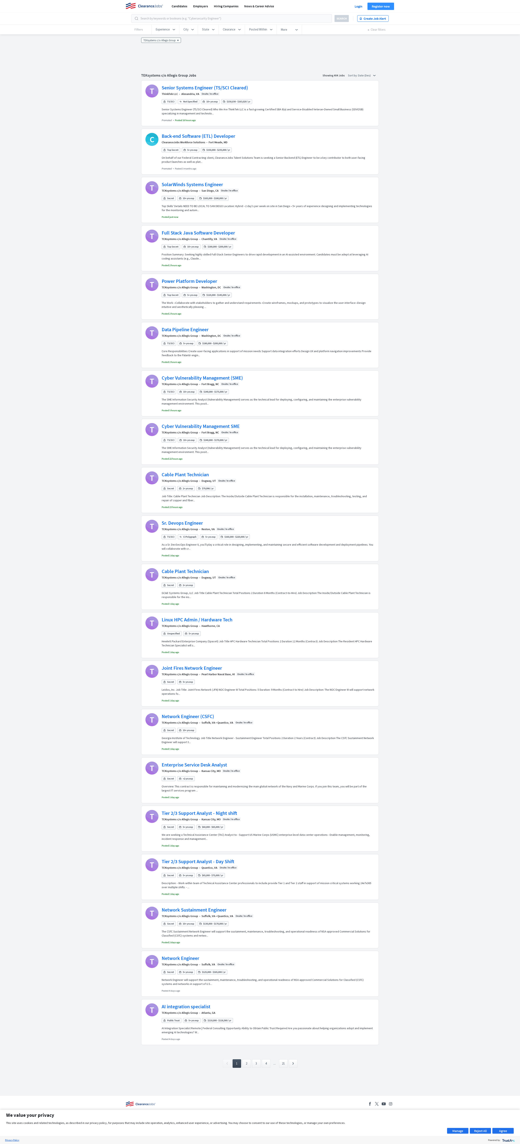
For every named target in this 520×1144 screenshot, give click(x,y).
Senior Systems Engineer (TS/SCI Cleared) (205, 88)
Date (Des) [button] (364, 75)
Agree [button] (503, 1131)
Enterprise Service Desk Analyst (194, 765)
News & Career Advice (259, 6)
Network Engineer (180, 958)
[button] (165, 29)
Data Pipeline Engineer (185, 329)
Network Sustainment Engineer (194, 910)
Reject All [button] (480, 1131)
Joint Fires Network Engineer (192, 668)
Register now (381, 6)
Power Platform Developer (189, 281)
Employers (200, 6)
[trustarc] (508, 1140)
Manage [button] (457, 1131)
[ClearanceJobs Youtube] (383, 1104)
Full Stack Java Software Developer (198, 233)
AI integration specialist (186, 1006)
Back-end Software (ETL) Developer (198, 136)
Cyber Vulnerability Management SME (201, 426)
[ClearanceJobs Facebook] (369, 1104)
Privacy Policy (12, 1140)
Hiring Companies (226, 6)
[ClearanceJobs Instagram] (390, 1104)
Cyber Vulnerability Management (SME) (202, 378)
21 (283, 1063)
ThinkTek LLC (170, 94)
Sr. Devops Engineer (182, 523)
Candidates (179, 6)
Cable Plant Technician (185, 474)
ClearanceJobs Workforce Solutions (183, 142)
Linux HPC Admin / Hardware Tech (197, 620)
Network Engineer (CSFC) (188, 716)
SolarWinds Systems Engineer (192, 184)
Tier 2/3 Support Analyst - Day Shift (198, 861)
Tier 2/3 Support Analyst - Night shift (199, 813)
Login (358, 6)
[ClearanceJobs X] (376, 1104)
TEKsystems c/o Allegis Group (180, 190)
